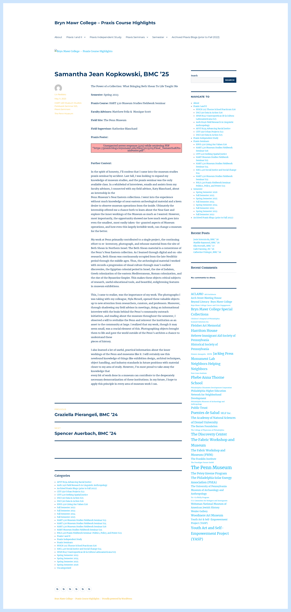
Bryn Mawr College (221, 301)
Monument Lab (203, 359)
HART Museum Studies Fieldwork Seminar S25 (79, 530)
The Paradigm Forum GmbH (202, 463)
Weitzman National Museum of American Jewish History (208, 505)
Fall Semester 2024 (66, 514)
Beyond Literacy (200, 301)
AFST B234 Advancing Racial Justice (74, 482)
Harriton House (204, 331)
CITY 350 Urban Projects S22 (70, 491)
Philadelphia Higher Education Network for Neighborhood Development (208, 394)
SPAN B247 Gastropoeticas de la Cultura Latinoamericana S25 (86, 552)
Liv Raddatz (60, 94)
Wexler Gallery (199, 511)
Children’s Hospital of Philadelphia (205, 319)
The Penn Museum (64, 113)
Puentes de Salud (205, 413)
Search (194, 75)
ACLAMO (197, 294)
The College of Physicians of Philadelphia (207, 430)
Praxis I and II (74, 37)
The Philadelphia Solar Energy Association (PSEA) (211, 480)
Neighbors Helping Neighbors (206, 366)
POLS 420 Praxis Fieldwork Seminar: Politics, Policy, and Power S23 (89, 533)
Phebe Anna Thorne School (207, 380)
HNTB (209, 354)
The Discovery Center (209, 434)
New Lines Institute (199, 373)
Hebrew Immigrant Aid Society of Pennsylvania (213, 338)
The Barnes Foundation (204, 426)
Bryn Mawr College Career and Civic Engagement (210, 305)
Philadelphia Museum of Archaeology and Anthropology (208, 403)
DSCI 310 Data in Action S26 (70, 501)
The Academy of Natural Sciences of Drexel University (213, 420)
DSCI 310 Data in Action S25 (70, 498)
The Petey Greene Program (209, 473)
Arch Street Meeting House (206, 298)
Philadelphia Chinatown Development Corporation (211, 388)
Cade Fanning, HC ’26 (203, 249)
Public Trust (199, 408)
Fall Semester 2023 (66, 510)
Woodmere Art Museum (207, 515)
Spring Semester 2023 (67, 555)
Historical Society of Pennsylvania (204, 347)
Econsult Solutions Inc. (200, 322)
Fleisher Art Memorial (206, 325)
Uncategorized (64, 568)
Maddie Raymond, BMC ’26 (206, 242)
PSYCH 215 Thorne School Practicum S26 (77, 545)
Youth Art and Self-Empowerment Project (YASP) (210, 533)
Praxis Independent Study (106, 37)
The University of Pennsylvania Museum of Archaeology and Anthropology (209, 490)
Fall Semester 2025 (66, 517)
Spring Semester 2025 (67, 561)
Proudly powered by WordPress (117, 598)
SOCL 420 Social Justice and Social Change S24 (79, 549)
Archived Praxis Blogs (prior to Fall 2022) (195, 37)
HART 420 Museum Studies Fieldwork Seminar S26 (81, 526)
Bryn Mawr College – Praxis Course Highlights (105, 22)
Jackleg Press (223, 354)
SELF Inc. (226, 413)
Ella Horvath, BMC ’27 (204, 246)
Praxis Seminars (135, 37)
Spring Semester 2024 (67, 558)
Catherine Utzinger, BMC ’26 (207, 252)
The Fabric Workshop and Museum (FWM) (208, 453)
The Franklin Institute (203, 458)
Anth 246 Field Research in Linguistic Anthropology (82, 485)
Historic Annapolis (198, 354)
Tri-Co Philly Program (200, 498)
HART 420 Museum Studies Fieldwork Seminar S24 (81, 523)
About (58, 37)
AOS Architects (210, 294)
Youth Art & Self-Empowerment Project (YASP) (209, 521)
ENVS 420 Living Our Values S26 (72, 504)
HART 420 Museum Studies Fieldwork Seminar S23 (81, 520)
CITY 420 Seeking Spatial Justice (72, 495)
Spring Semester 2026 (68, 565)
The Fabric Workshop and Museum (212, 442)
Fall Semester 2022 (66, 507)
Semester (158, 37)
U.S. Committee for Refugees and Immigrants (209, 501)
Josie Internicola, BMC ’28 (206, 239)
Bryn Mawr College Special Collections (211, 311)
